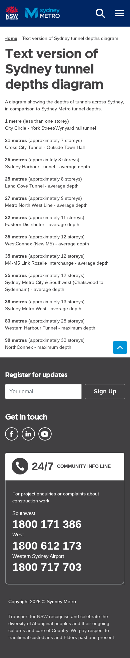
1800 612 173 (47, 545)
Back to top (120, 347)
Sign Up (105, 391)
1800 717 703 (47, 567)
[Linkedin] (28, 434)
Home (10, 38)
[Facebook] (11, 434)
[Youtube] (45, 434)
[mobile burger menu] (119, 13)
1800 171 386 (47, 524)
